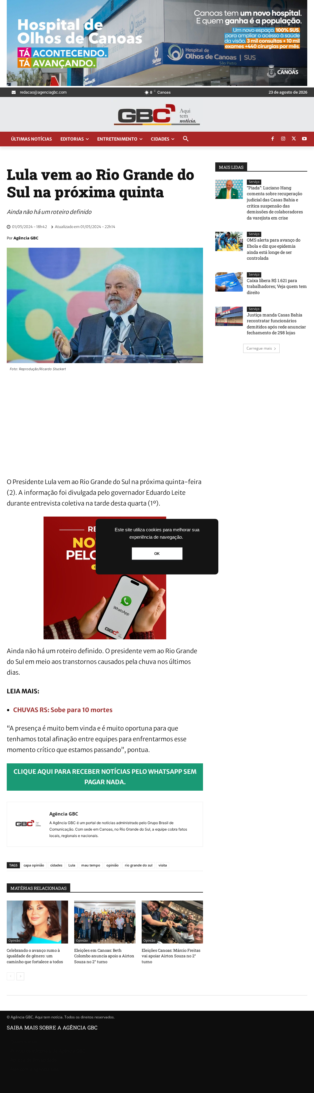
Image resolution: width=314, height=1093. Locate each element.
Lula (71, 865)
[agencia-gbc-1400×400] (157, 84)
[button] (185, 139)
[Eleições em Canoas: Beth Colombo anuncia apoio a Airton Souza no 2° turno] (105, 922)
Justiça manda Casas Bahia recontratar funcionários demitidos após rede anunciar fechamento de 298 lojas (276, 324)
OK (157, 553)
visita (163, 865)
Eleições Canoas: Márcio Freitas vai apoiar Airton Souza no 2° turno (171, 956)
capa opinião (34, 865)
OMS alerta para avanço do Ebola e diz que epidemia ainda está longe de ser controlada (274, 249)
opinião (112, 865)
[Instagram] (283, 139)
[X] (294, 139)
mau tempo (90, 865)
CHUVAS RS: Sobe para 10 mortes (63, 710)
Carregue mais (259, 348)
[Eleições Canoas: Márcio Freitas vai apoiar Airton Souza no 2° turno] (172, 922)
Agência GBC (25, 238)
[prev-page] (10, 976)
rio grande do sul (138, 865)
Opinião (14, 941)
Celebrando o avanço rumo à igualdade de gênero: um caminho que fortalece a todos (35, 956)
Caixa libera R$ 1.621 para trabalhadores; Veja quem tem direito (277, 286)
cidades (56, 865)
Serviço (254, 182)
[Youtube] (304, 139)
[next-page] (20, 976)
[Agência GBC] (28, 824)
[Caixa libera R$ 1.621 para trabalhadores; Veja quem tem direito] (229, 282)
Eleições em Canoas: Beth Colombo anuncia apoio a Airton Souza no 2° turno (104, 956)
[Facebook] (273, 139)
